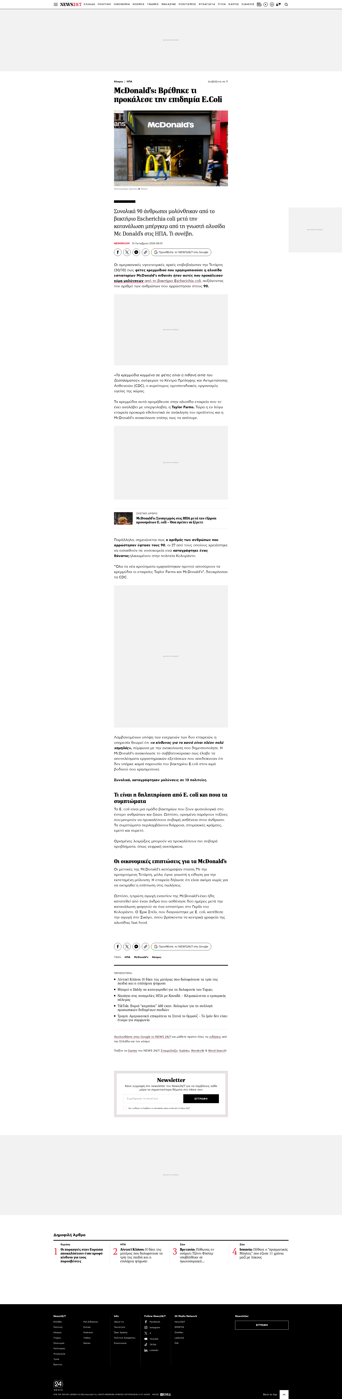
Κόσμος (119, 81)
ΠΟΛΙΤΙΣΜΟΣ (187, 4)
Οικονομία (58, 1343)
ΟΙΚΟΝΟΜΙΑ (122, 4)
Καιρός (234, 4)
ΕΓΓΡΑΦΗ (262, 1325)
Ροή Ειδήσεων (90, 1322)
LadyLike (179, 1338)
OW (177, 1343)
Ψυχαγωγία (59, 1354)
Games (132, 1050)
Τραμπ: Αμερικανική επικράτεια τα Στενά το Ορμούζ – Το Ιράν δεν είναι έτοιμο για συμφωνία (172, 1018)
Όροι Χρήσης (121, 1332)
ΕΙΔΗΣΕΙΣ (248, 4)
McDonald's (141, 957)
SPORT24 (179, 1327)
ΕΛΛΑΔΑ (89, 4)
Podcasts (88, 1332)
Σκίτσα (86, 1327)
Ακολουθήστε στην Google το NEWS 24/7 (142, 1036)
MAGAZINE (169, 4)
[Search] (286, 4)
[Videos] (265, 4)
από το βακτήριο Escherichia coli (172, 281)
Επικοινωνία (120, 1343)
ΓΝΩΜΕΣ (153, 4)
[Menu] (55, 4)
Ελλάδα (57, 1322)
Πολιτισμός (59, 1348)
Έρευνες (57, 1364)
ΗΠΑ (129, 81)
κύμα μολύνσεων (129, 281)
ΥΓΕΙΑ (222, 4)
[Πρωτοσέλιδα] (259, 4)
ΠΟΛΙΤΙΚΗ (104, 4)
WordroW (197, 1050)
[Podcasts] (272, 4)
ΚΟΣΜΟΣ (139, 4)
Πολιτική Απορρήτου (124, 1338)
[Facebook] (117, 252)
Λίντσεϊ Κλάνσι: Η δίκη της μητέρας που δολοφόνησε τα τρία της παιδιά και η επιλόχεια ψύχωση (168, 981)
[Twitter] (127, 252)
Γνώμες (57, 1338)
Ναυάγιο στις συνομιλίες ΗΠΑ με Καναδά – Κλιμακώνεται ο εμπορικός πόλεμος (172, 997)
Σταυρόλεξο (169, 1050)
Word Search (217, 1050)
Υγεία (56, 1359)
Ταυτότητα (119, 1327)
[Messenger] (136, 252)
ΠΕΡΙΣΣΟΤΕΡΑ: (123, 973)
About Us (119, 1322)
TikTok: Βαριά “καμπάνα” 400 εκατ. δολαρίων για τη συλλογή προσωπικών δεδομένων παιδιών (165, 1008)
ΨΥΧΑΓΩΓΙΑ (207, 4)
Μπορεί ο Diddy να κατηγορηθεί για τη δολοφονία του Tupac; (165, 989)
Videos (87, 1338)
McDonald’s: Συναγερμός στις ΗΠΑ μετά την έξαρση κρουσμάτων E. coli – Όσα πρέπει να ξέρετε (176, 520)
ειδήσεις (215, 1036)
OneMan (179, 1332)
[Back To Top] (284, 1394)
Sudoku (184, 1050)
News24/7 (180, 1322)
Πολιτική (57, 1327)
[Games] (278, 4)
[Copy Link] (145, 252)
